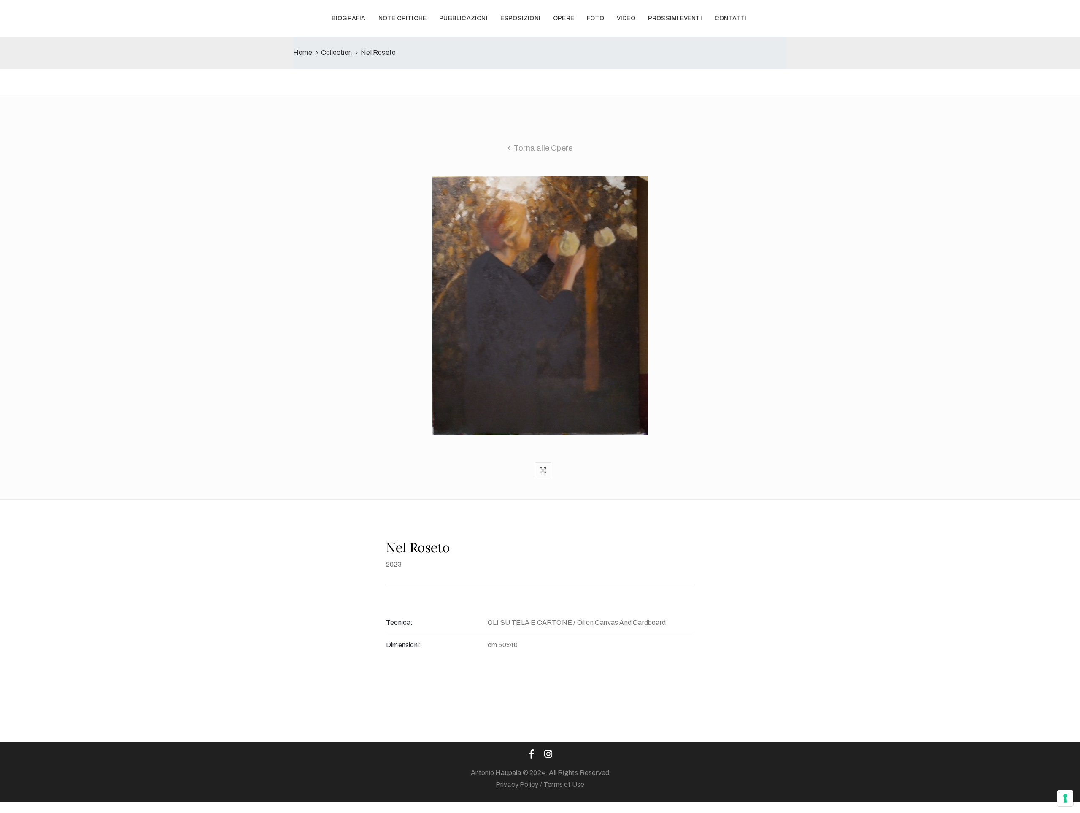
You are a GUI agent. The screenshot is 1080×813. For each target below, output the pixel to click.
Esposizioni (520, 18)
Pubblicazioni (463, 18)
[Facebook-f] (531, 754)
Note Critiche (402, 18)
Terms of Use (563, 784)
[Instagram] (548, 754)
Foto (595, 18)
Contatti (731, 18)
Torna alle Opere (543, 148)
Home (302, 52)
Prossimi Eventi (675, 18)
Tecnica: (399, 622)
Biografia (349, 18)
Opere (563, 18)
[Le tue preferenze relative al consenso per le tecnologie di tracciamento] (1065, 798)
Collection (336, 52)
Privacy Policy (517, 784)
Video (626, 18)
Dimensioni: (403, 644)
